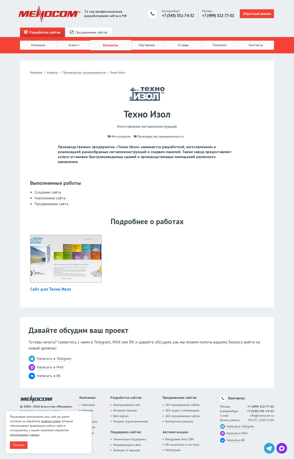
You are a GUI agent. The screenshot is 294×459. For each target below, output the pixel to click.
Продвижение (90, 32)
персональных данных (24, 435)
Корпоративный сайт (126, 405)
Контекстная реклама (179, 421)
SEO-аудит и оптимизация (182, 410)
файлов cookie (50, 421)
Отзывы (183, 45)
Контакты (256, 45)
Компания (38, 45)
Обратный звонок (257, 13)
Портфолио (147, 45)
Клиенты (110, 45)
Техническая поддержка (129, 439)
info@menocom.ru (262, 415)
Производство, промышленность (161, 136)
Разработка (44, 32)
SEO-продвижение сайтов (182, 405)
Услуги (73, 45)
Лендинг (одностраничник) (130, 421)
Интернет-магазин (125, 410)
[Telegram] (269, 448)
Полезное (219, 45)
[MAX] (281, 448)
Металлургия (121, 136)
